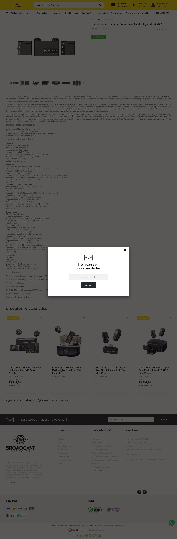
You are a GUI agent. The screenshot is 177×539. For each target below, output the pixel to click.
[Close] (126, 250)
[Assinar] (88, 285)
